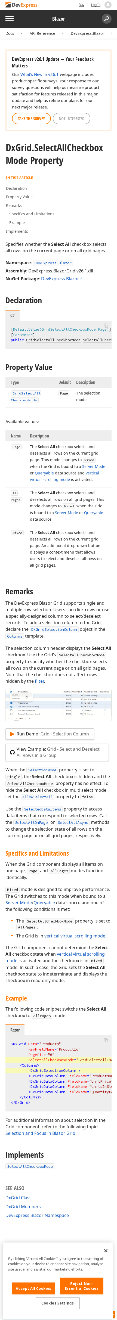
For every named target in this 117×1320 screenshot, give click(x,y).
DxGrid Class (18, 1198)
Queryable (44, 903)
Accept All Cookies (33, 1288)
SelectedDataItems (42, 809)
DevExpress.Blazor (87, 33)
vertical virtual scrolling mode (74, 936)
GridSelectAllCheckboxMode (68, 329)
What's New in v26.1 (39, 74)
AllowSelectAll (37, 796)
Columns (14, 636)
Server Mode (18, 903)
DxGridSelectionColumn (54, 629)
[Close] (106, 1251)
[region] (58, 1281)
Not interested (71, 118)
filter (39, 681)
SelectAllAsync (73, 822)
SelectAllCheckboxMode (30, 1166)
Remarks (14, 205)
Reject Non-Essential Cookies (82, 1286)
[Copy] (106, 325)
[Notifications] (108, 4)
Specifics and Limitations (31, 213)
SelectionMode (42, 770)
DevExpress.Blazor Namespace (37, 1215)
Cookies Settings (57, 1303)
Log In (95, 4)
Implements (17, 231)
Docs (9, 33)
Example (17, 222)
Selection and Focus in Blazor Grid (40, 1133)
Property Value (19, 196)
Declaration (16, 188)
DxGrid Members (23, 1207)
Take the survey (31, 118)
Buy (81, 4)
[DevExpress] (22, 5)
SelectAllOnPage (31, 822)
